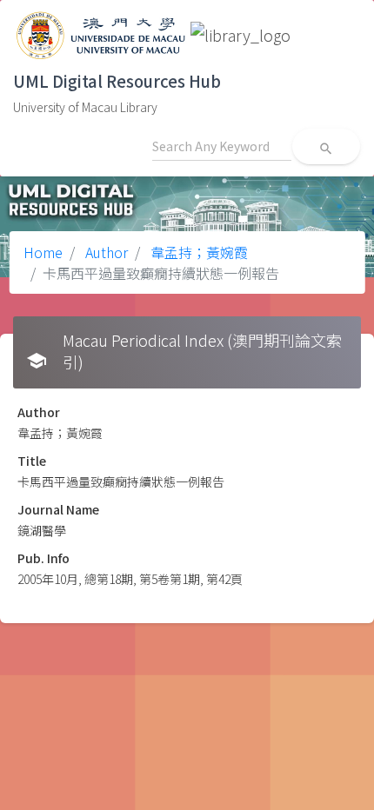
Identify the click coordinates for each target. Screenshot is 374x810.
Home (43, 252)
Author (105, 252)
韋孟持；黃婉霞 (197, 252)
